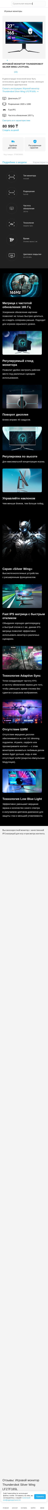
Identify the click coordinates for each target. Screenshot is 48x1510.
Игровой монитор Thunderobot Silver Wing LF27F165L (20, 90)
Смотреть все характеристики (16, 120)
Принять (40, 1497)
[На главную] (6, 3)
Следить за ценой (10, 130)
